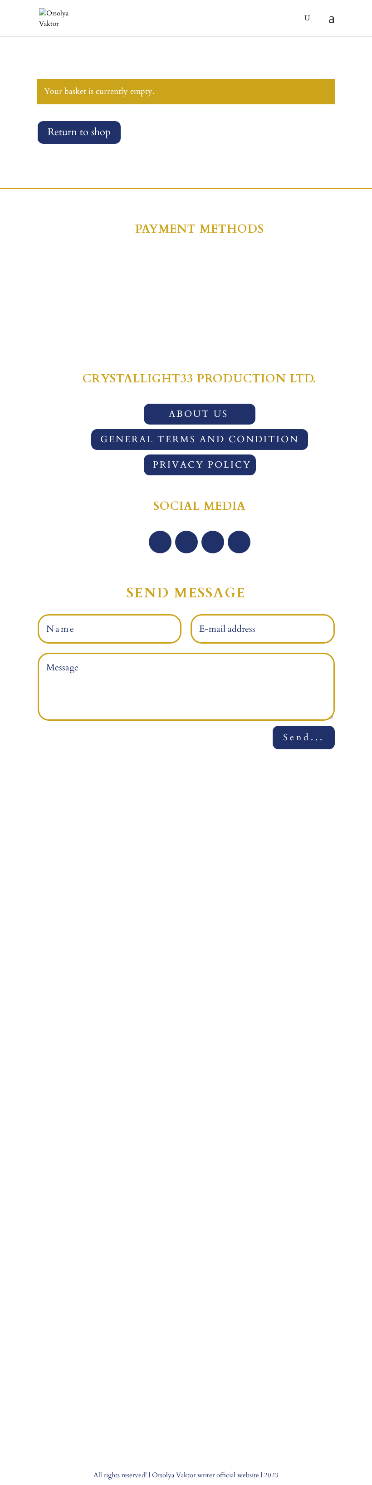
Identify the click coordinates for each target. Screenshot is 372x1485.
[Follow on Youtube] (212, 542)
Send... (303, 737)
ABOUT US (198, 414)
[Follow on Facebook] (160, 542)
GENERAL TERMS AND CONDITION (199, 439)
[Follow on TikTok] (239, 542)
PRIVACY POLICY (202, 465)
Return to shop (79, 132)
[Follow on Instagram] (186, 542)
